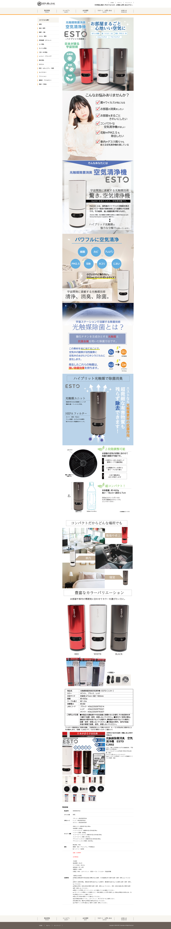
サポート (119, 2)
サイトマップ (128, 2)
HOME (112, 2)
